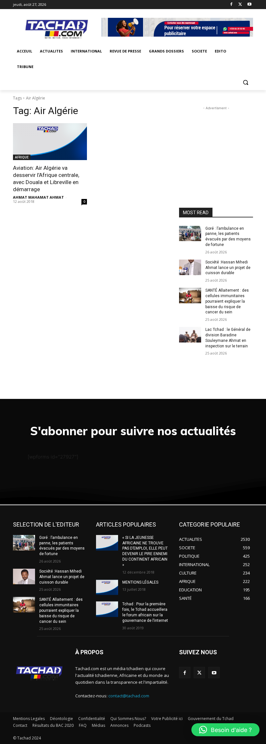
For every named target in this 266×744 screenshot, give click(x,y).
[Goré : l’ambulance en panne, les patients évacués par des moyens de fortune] (190, 233)
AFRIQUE (22, 157)
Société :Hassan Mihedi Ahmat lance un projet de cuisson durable (227, 267)
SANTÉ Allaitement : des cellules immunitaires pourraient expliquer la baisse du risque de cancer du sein (227, 301)
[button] (245, 82)
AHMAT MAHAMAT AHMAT (38, 197)
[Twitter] (240, 4)
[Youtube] (249, 4)
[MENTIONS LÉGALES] (107, 587)
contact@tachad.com (128, 696)
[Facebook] (231, 4)
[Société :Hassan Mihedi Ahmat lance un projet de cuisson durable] (190, 267)
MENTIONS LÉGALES (140, 582)
